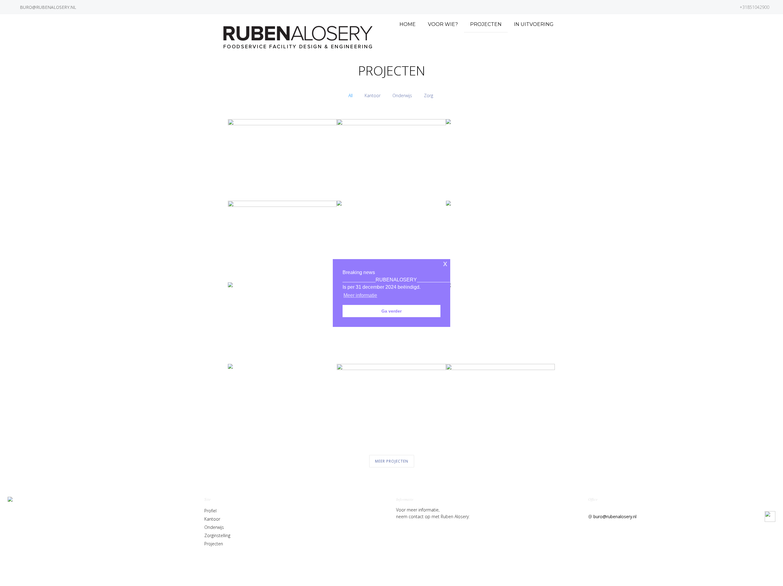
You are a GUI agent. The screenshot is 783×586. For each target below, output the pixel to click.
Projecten (213, 544)
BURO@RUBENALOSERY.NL (48, 7)
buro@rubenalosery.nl (614, 516)
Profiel (210, 511)
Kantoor (212, 519)
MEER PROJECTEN (391, 461)
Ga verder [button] (391, 311)
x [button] (445, 263)
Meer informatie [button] (360, 295)
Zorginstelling (217, 535)
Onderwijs (214, 527)
